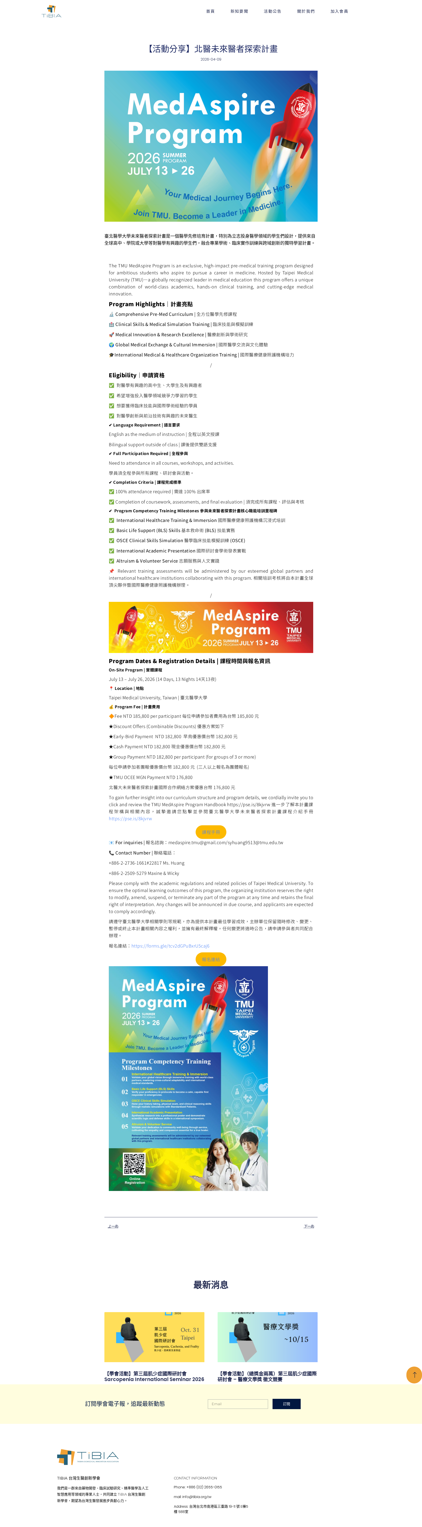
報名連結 (211, 959)
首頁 (210, 11)
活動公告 (273, 11)
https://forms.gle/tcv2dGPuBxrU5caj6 (170, 945)
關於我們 (306, 11)
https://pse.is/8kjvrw (130, 818)
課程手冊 (211, 832)
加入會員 (340, 11)
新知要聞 (240, 11)
